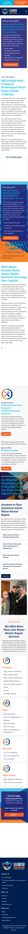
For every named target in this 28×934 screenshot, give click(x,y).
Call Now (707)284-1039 (7, 2)
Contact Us (6, 576)
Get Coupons (6, 468)
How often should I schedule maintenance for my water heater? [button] (12, 566)
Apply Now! (13, 814)
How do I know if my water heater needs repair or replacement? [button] (12, 546)
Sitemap (14, 930)
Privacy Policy (20, 928)
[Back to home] (9, 11)
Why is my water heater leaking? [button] (11, 556)
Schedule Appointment (10, 64)
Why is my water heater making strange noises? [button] (11, 536)
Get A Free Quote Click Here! (21, 2)
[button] (26, 11)
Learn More (6, 434)
